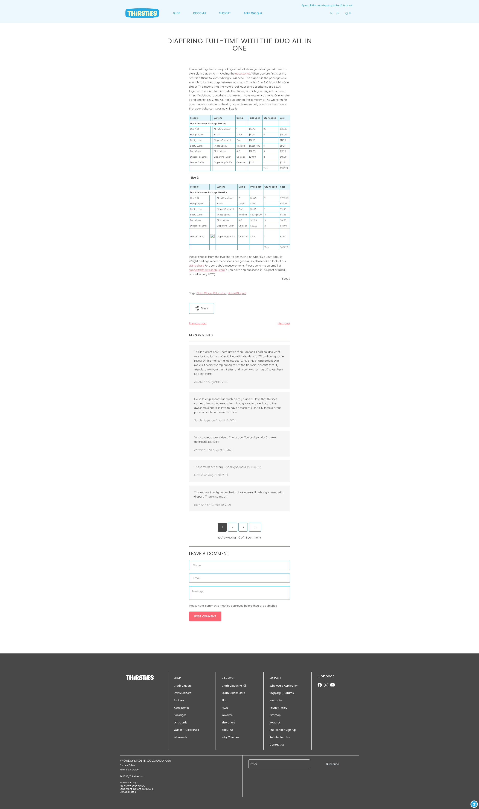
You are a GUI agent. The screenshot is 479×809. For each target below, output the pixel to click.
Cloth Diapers (182, 686)
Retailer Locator (280, 737)
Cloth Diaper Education (211, 293)
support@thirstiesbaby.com (207, 270)
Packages (180, 715)
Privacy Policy (278, 708)
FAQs (225, 708)
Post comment (205, 616)
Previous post (197, 323)
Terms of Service (129, 769)
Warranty (276, 700)
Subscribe (332, 764)
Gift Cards (180, 722)
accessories (242, 73)
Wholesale (180, 737)
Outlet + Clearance (186, 730)
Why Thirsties (230, 737)
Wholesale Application (284, 686)
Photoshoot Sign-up (283, 730)
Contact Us (277, 744)
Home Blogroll (237, 293)
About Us (227, 730)
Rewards (227, 715)
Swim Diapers (182, 693)
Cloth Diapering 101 (234, 686)
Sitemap (275, 715)
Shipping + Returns (282, 693)
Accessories (181, 708)
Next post (284, 323)
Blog (224, 700)
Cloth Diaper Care (233, 693)
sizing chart (196, 265)
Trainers (179, 700)
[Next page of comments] (255, 527)
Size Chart (228, 722)
